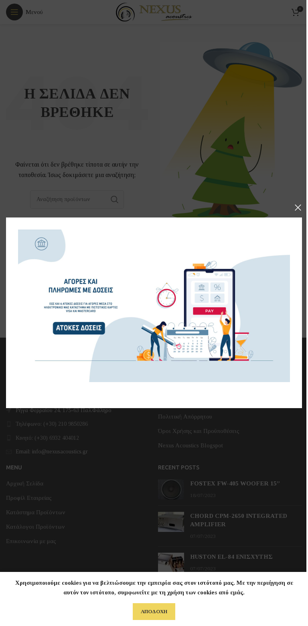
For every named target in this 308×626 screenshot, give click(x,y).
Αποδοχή (154, 611)
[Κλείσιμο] (298, 207)
